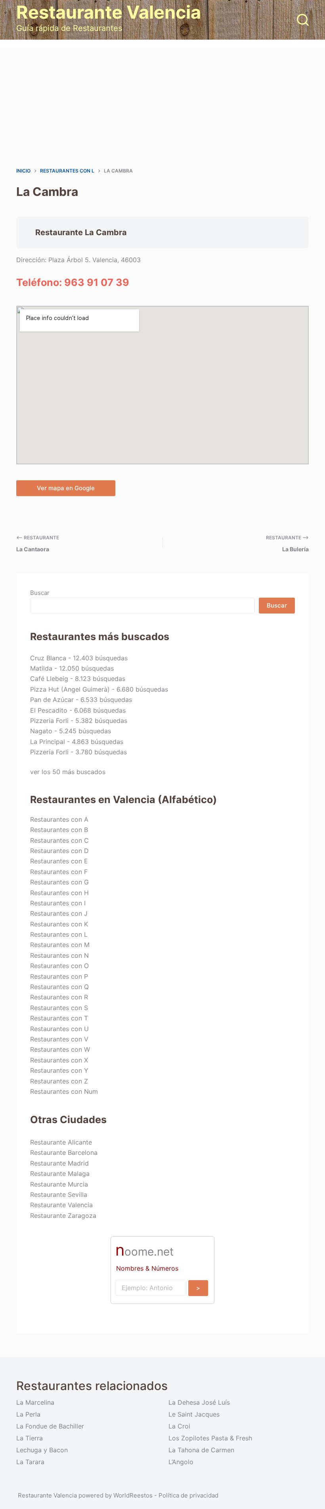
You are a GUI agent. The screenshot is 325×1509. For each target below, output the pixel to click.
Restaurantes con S (59, 1008)
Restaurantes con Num (64, 1091)
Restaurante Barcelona (64, 1152)
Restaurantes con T (59, 1018)
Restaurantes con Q (59, 987)
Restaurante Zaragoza (63, 1215)
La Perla (28, 1414)
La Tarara (30, 1462)
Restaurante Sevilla (58, 1194)
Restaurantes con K (59, 924)
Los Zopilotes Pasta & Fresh (210, 1438)
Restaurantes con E (59, 861)
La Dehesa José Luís (199, 1402)
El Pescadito (48, 710)
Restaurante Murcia (59, 1184)
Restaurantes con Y (59, 1070)
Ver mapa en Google (66, 488)
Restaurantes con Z (59, 1081)
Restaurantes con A (59, 819)
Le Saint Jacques (194, 1414)
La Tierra (29, 1438)
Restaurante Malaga (60, 1173)
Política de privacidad (188, 1495)
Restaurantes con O (59, 966)
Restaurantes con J (59, 913)
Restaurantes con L (59, 934)
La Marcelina (35, 1402)
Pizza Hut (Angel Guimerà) (70, 689)
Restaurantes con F (59, 872)
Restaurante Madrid (59, 1163)
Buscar (40, 592)
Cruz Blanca (48, 658)
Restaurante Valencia (108, 12)
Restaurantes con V (59, 1039)
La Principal (47, 742)
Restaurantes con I (58, 903)
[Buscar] (303, 20)
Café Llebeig (49, 679)
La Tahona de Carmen (201, 1450)
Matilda (41, 668)
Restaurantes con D (59, 851)
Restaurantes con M (60, 945)
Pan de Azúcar (52, 700)
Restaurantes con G (59, 882)
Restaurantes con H (59, 893)
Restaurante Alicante (61, 1142)
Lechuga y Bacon (42, 1450)
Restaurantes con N (59, 955)
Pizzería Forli (49, 752)
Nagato (41, 731)
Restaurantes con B (59, 830)
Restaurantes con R (59, 997)
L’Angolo (180, 1462)
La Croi (179, 1426)
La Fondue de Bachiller (50, 1426)
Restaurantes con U (59, 1029)
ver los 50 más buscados (67, 772)
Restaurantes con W (60, 1049)
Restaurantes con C (59, 840)
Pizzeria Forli (49, 721)
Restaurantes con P (59, 976)
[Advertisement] (162, 107)
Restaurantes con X (59, 1060)
